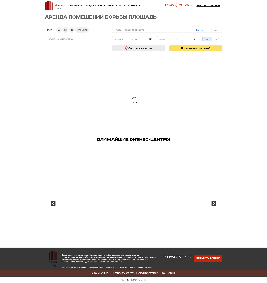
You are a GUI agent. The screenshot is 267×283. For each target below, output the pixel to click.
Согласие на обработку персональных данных (135, 267)
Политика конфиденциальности (102, 267)
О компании (75, 6)
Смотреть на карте (140, 48)
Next (214, 203)
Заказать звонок (208, 5)
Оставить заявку (208, 258)
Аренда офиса (117, 6)
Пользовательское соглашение (74, 267)
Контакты (134, 6)
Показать (196, 48)
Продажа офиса (95, 6)
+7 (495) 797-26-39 (179, 5)
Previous (53, 203)
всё (217, 39)
